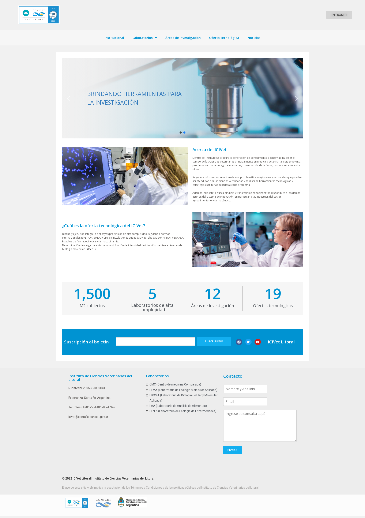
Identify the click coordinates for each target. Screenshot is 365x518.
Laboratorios (142, 38)
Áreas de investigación (183, 38)
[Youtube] (258, 342)
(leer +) (91, 249)
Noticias (254, 38)
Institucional (114, 38)
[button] (339, 15)
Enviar (232, 450)
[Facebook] (239, 342)
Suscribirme (214, 341)
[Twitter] (248, 342)
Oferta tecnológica (224, 38)
